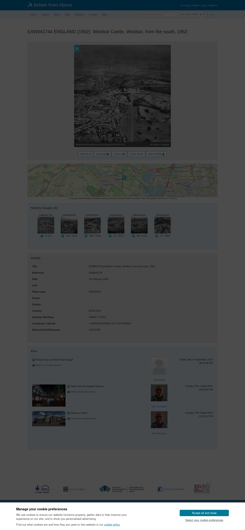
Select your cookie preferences (204, 520)
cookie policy (112, 524)
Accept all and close (204, 513)
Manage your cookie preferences (41, 509)
